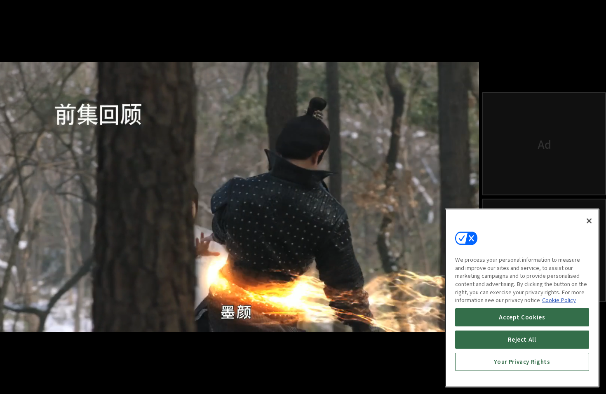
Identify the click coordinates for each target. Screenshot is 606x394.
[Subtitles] (418, 376)
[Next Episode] (398, 376)
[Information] (21, 376)
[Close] (589, 221)
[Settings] (438, 376)
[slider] (223, 350)
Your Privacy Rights (522, 362)
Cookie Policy (559, 300)
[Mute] (41, 376)
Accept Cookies (522, 317)
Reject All (522, 339)
